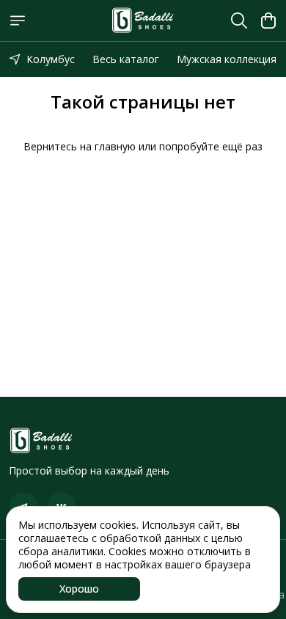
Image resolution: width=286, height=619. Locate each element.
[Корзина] (268, 20)
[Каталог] (17, 20)
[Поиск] (239, 20)
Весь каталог (125, 59)
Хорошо (79, 589)
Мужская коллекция (226, 59)
